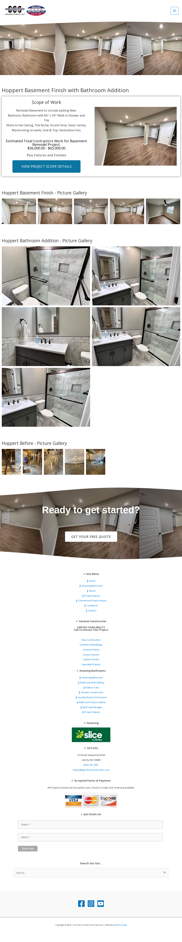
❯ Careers (91, 610)
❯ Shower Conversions (91, 692)
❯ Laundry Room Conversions (91, 697)
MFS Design (121, 925)
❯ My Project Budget (91, 707)
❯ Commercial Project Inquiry (91, 600)
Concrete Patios (91, 649)
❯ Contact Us (91, 605)
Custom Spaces (91, 654)
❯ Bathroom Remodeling (91, 682)
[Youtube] (100, 903)
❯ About (91, 590)
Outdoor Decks (91, 659)
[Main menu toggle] (174, 11)
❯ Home (91, 580)
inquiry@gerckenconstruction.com (91, 769)
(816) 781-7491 (91, 764)
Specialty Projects (91, 664)
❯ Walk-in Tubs (91, 687)
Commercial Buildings (91, 644)
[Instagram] (91, 903)
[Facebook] (81, 903)
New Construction (91, 639)
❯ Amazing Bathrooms (91, 585)
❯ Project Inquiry (91, 595)
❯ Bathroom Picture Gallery (91, 702)
